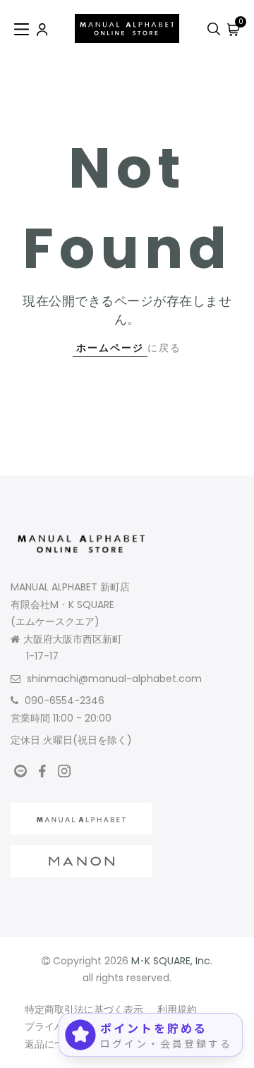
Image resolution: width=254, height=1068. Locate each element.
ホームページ (110, 348)
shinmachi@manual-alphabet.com (114, 679)
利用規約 (177, 1009)
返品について (54, 1044)
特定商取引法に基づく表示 (84, 1009)
